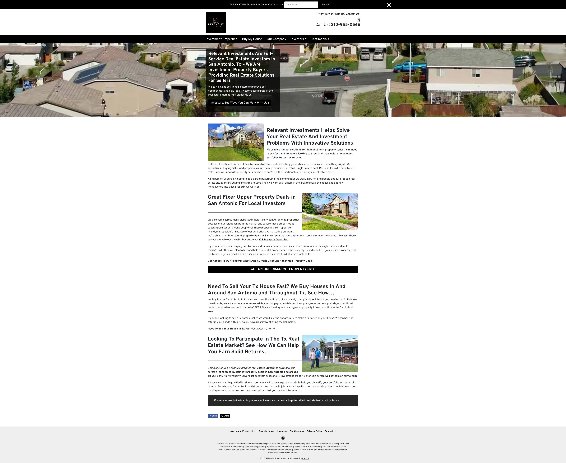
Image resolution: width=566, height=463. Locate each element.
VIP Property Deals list (273, 239)
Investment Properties (221, 39)
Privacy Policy (314, 431)
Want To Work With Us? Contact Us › (339, 14)
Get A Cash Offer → (263, 329)
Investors (297, 39)
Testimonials (320, 39)
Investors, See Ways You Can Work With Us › (239, 103)
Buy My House (252, 39)
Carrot (305, 458)
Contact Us (331, 431)
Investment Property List (243, 431)
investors (252, 382)
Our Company (276, 39)
